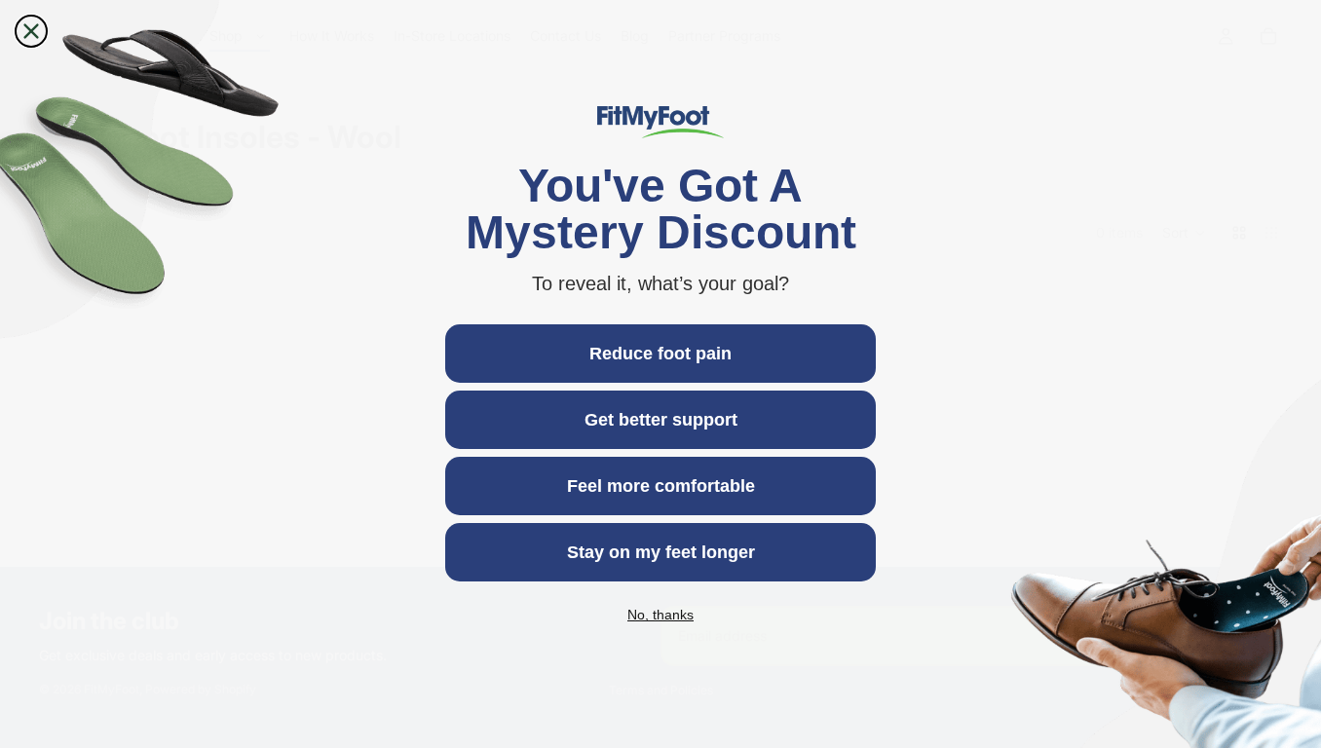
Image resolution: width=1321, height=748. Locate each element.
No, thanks (660, 614)
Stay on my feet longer (661, 552)
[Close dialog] (31, 31)
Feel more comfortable (661, 486)
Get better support (661, 420)
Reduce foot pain (660, 353)
